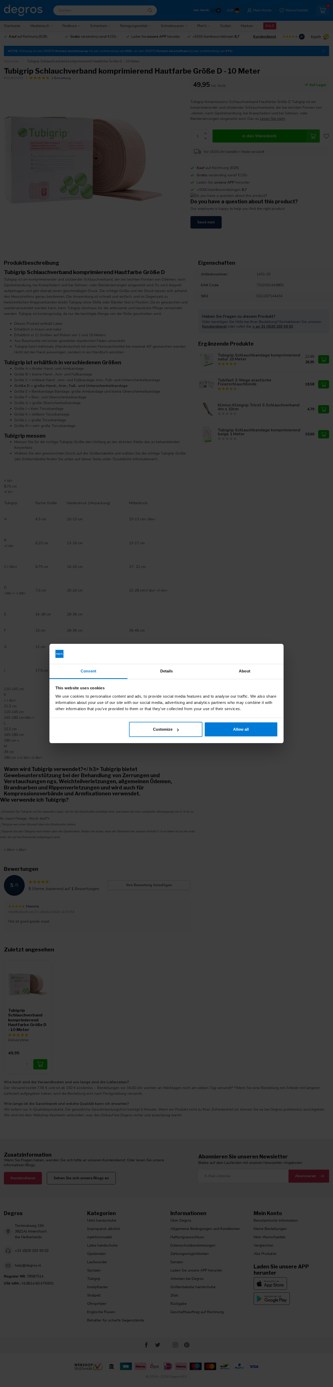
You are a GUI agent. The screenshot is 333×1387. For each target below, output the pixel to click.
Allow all (241, 729)
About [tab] (244, 671)
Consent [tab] (88, 671)
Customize (162, 729)
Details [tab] (166, 671)
